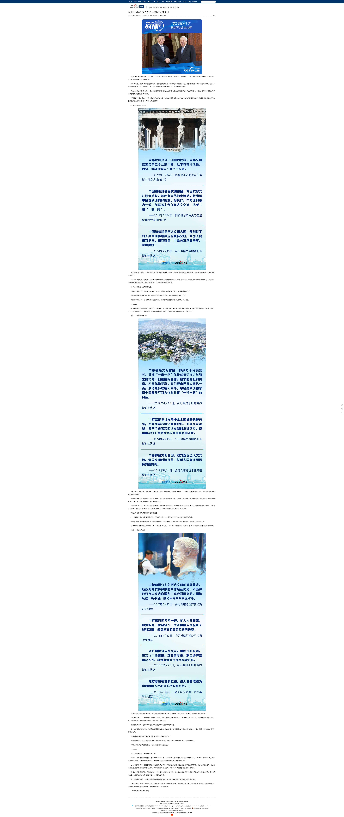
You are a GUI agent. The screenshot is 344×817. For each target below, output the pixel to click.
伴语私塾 (169, 1)
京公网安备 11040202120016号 (201, 808)
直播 (153, 1)
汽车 (184, 1)
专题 (171, 7)
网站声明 (181, 801)
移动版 (194, 1)
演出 (179, 1)
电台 (175, 1)
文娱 (163, 1)
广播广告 (176, 801)
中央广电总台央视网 (151, 15)
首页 (130, 1)
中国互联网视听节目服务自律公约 (143, 808)
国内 (139, 1)
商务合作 (163, 801)
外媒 (164, 7)
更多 (214, 15)
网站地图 (186, 801)
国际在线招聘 (169, 801)
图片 (158, 1)
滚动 (174, 7)
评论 (157, 7)
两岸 (189, 1)
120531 (177, 808)
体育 (149, 1)
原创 (178, 7)
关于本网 (158, 801)
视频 (144, 1)
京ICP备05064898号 (186, 808)
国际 (135, 1)
